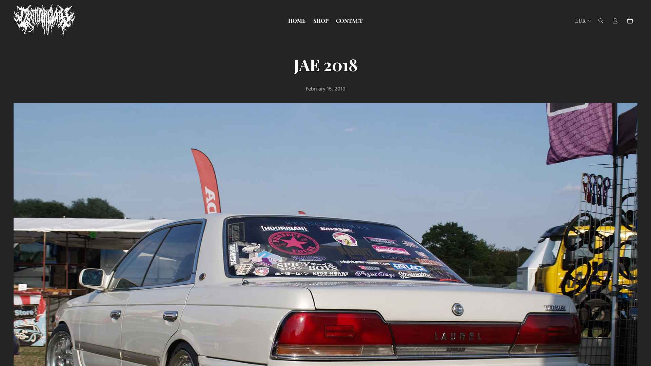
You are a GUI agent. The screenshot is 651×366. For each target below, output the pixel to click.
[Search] (600, 20)
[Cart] (630, 20)
